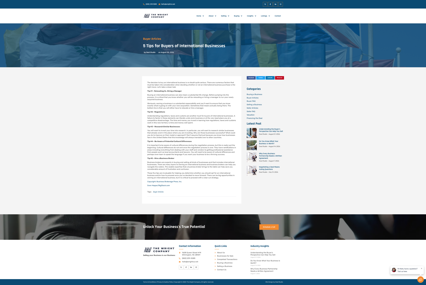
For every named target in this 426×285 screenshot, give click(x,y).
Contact (278, 16)
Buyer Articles (152, 39)
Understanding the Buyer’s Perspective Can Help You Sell (271, 130)
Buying (236, 16)
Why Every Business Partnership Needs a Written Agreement (270, 155)
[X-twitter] (265, 4)
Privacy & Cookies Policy (165, 282)
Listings (264, 16)
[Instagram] (280, 4)
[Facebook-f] (270, 4)
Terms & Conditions (149, 282)
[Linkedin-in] (275, 4)
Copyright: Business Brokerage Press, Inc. (164, 182)
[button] (251, 78)
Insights (250, 16)
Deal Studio (279, 282)
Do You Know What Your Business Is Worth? (268, 142)
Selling (223, 16)
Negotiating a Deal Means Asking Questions (269, 168)
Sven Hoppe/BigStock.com (158, 185)
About (211, 16)
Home (198, 16)
